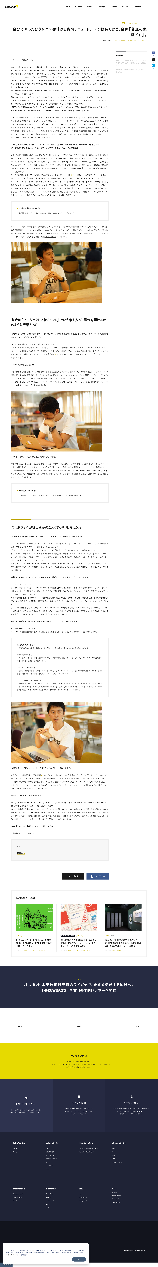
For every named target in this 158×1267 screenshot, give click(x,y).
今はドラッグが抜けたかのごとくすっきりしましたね (131, 71)
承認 (79, 1259)
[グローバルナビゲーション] (152, 7)
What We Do (52, 1143)
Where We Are (119, 1143)
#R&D (34, 950)
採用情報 (20, 853)
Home (104, 40)
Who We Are (19, 1143)
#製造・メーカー (28, 950)
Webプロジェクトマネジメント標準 (56, 175)
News (109, 40)
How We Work (86, 1143)
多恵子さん (50, 354)
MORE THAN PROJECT (31, 775)
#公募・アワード (41, 950)
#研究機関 (118, 950)
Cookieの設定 (6, 1265)
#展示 (113, 950)
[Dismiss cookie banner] (85, 1247)
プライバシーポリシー (14, 1255)
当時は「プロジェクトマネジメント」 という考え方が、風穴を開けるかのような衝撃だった (131, 63)
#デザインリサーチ (85, 950)
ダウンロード (51, 237)
